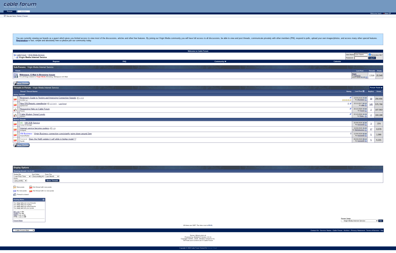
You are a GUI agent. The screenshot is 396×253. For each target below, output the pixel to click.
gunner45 (360, 124)
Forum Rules (18, 220)
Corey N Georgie (26, 125)
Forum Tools (375, 88)
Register (56, 61)
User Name (350, 54)
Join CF (388, 13)
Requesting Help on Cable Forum (35, 109)
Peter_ (362, 116)
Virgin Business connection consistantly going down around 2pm (63, 134)
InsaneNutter (24, 136)
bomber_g (23, 100)
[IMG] (15, 215)
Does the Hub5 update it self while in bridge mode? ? (52, 139)
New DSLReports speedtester (33, 103)
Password (349, 58)
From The (48, 174)
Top (382, 230)
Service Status (325, 230)
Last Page (62, 104)
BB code (17, 212)
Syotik (22, 141)
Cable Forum (21, 55)
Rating (348, 91)
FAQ (124, 61)
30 (371, 99)
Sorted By (17, 174)
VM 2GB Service (32, 123)
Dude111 (357, 75)
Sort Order (35, 174)
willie (362, 105)
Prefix (16, 178)
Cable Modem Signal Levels (32, 114)
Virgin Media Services (36, 55)
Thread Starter (32, 91)
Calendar (337, 61)
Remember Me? (377, 55)
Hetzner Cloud (212, 248)
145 (371, 104)
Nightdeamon (359, 130)
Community (219, 61)
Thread (22, 91)
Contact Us (315, 230)
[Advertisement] (358, 6)
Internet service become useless (34, 128)
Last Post (358, 91)
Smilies (16, 213)
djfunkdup (360, 99)
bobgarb (23, 130)
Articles (23, 11)
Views (379, 91)
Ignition (22, 116)
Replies (371, 91)
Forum (10, 11)
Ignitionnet (24, 105)
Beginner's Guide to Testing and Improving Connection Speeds (48, 98)
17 (371, 129)
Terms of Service (372, 230)
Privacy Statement (358, 230)
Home (19, 16)
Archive (347, 230)
